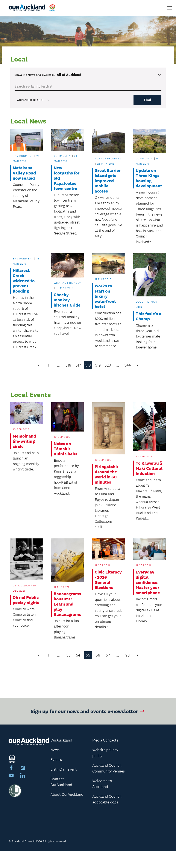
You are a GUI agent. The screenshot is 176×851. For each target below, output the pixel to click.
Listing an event (63, 769)
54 (78, 655)
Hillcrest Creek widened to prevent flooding (24, 281)
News (54, 750)
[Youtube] (11, 776)
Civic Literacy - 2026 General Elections (108, 579)
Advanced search (30, 100)
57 (108, 655)
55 (88, 655)
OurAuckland (61, 740)
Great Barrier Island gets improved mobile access (108, 181)
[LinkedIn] (22, 776)
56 (98, 655)
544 (127, 365)
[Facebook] (11, 768)
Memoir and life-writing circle (24, 441)
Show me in (35, 75)
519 (98, 365)
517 (78, 365)
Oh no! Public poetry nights (26, 600)
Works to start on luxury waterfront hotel (105, 296)
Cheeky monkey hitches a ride (67, 300)
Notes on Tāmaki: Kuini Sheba (65, 448)
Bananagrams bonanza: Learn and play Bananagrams (67, 604)
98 (127, 655)
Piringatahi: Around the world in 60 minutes (106, 474)
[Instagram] (22, 768)
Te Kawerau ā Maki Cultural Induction (149, 468)
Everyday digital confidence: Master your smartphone (148, 582)
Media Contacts (105, 740)
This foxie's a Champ (148, 316)
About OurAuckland (66, 794)
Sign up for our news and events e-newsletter (84, 711)
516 (68, 365)
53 (68, 655)
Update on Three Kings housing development (149, 178)
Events (56, 759)
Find (147, 100)
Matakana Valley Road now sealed (24, 173)
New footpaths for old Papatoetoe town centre (66, 178)
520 (108, 365)
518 (88, 365)
